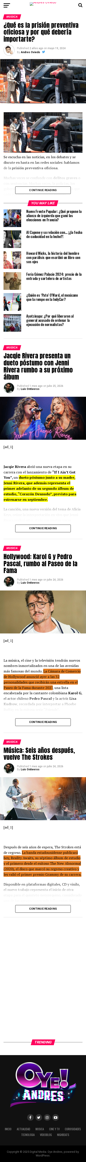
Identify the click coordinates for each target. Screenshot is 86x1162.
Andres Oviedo (30, 52)
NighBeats (63, 1135)
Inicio (8, 1129)
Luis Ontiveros (30, 389)
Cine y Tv (54, 1129)
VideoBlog (46, 1135)
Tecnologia (28, 1135)
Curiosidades (73, 1129)
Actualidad (23, 1129)
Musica (40, 1129)
